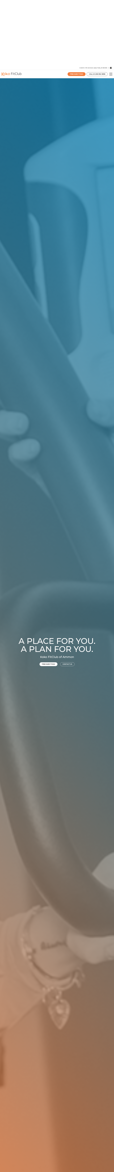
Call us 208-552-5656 (97, 74)
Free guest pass (76, 74)
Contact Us (67, 664)
